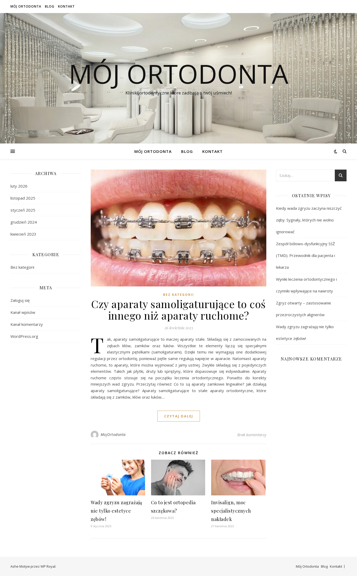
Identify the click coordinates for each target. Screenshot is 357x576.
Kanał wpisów (22, 312)
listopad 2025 (22, 198)
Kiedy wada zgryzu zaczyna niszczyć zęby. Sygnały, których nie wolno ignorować (309, 220)
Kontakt (66, 6)
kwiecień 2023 (23, 234)
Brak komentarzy (251, 434)
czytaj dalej (178, 416)
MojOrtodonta (113, 434)
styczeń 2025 (22, 210)
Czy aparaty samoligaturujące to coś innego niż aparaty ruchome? (178, 309)
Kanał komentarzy (26, 324)
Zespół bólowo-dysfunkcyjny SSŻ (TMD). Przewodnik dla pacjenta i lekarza (305, 255)
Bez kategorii (22, 267)
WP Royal (48, 566)
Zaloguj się (20, 300)
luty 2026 (18, 186)
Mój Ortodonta (25, 6)
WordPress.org (24, 336)
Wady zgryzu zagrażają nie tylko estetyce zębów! (116, 510)
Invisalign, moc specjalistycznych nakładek (231, 510)
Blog (49, 6)
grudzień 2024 (23, 222)
